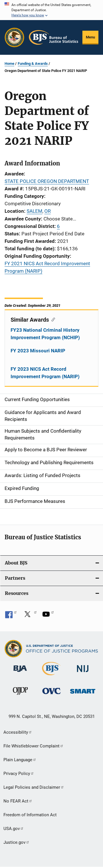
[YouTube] (48, 616)
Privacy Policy (16, 773)
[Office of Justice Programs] (14, 37)
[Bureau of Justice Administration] (20, 673)
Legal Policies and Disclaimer (31, 787)
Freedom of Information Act (30, 814)
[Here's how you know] (51, 10)
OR (47, 211)
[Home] (53, 37)
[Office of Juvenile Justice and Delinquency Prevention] (20, 696)
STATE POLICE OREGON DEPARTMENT (47, 181)
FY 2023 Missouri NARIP (38, 351)
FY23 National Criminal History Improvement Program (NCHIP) (45, 333)
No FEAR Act (15, 801)
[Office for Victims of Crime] (51, 695)
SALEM (34, 211)
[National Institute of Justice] (82, 673)
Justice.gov (14, 842)
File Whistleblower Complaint (31, 746)
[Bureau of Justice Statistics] (51, 676)
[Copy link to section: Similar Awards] (52, 319)
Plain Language (17, 759)
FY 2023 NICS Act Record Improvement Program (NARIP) (45, 372)
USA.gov (11, 828)
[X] (29, 616)
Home (9, 63)
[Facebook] (11, 616)
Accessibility (15, 732)
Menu (90, 37)
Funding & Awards (33, 63)
